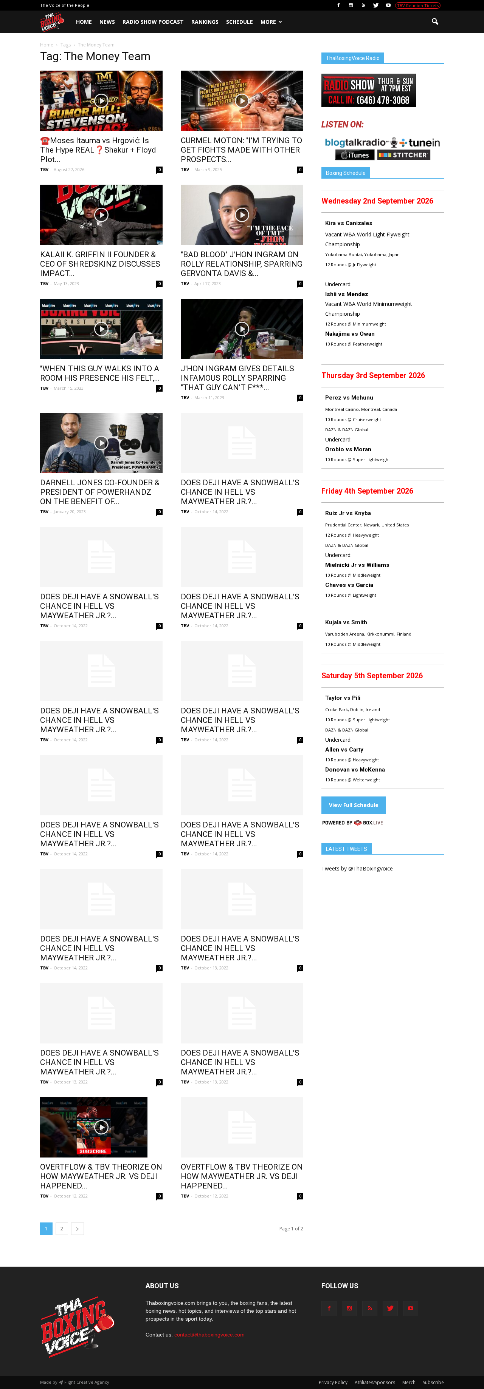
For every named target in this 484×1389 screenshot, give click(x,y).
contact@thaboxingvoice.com (209, 1335)
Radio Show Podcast (153, 21)
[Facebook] (338, 5)
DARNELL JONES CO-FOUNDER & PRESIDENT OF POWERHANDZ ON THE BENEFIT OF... (100, 492)
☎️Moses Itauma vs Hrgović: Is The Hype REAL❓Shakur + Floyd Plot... (98, 150)
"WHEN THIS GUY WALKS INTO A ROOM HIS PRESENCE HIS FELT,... (100, 373)
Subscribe (433, 1382)
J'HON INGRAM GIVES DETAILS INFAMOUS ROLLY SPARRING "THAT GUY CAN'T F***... (237, 378)
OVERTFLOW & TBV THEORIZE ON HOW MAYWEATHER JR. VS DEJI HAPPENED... (101, 1176)
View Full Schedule (354, 805)
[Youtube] (388, 5)
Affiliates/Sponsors (375, 1382)
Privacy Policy (333, 1382)
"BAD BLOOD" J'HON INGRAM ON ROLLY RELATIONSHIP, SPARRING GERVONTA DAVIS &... (241, 264)
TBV (44, 169)
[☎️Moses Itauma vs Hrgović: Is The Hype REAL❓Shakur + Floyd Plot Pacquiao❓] (101, 101)
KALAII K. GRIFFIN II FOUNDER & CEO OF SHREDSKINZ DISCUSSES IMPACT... (100, 264)
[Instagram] (351, 5)
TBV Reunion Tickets (418, 5)
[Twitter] (376, 5)
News (107, 21)
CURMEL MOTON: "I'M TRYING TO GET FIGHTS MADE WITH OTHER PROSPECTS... (241, 150)
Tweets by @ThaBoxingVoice (357, 868)
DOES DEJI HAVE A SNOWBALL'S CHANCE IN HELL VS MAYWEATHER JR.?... (240, 492)
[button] (435, 22)
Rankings (205, 21)
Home (84, 21)
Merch (409, 1382)
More (268, 21)
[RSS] (363, 5)
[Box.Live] (352, 823)
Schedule (239, 21)
